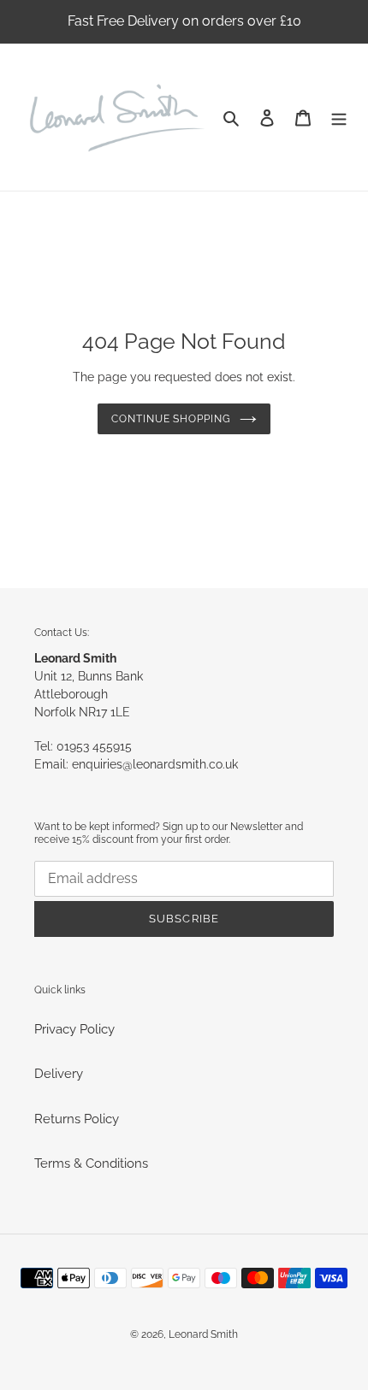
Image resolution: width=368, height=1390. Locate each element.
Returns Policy (76, 1119)
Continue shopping (171, 419)
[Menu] (339, 117)
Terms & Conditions (91, 1163)
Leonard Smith (203, 1334)
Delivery (58, 1073)
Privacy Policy (74, 1029)
